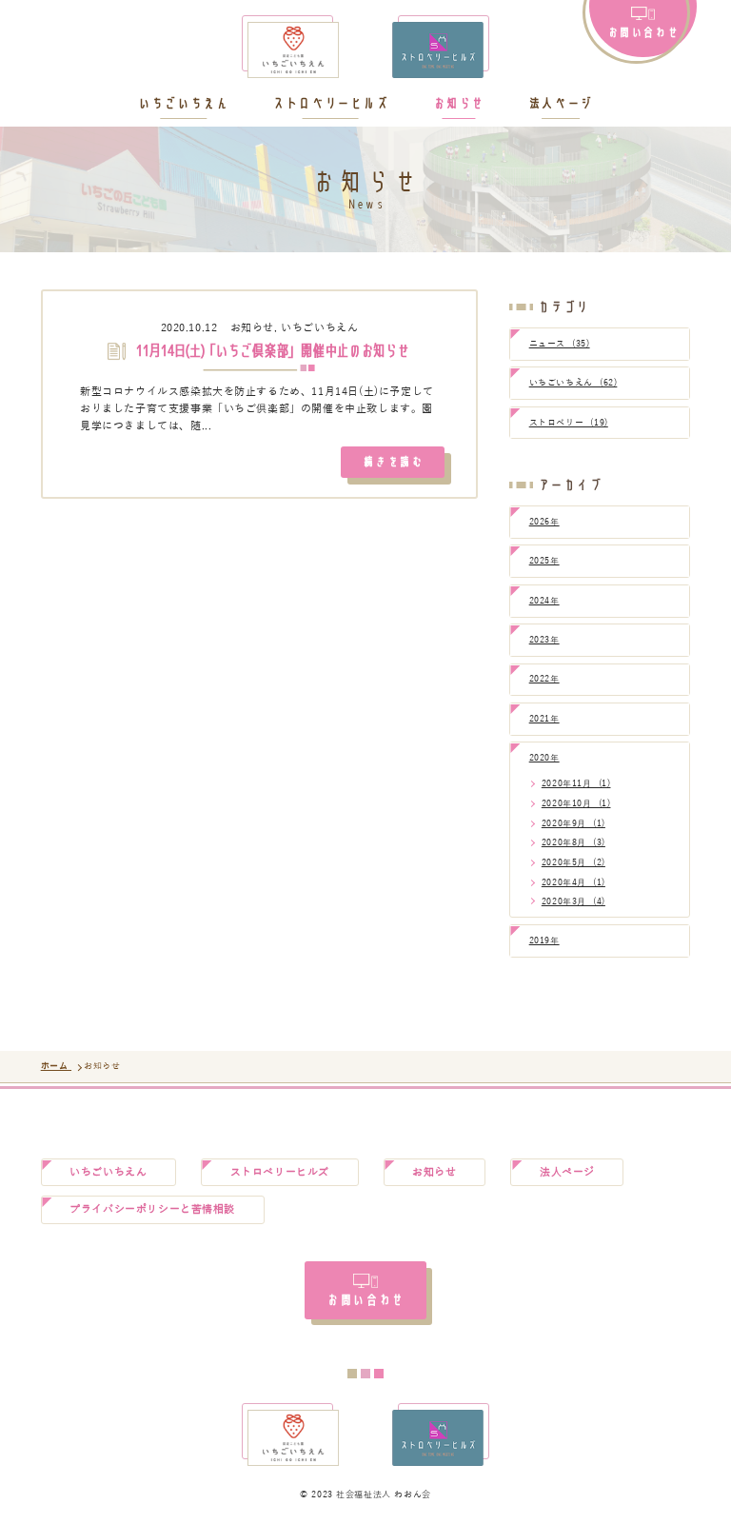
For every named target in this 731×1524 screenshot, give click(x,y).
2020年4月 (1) (573, 882)
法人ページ (560, 104)
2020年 (544, 757)
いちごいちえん (183, 104)
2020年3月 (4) (573, 901)
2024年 (544, 600)
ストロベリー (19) (568, 422)
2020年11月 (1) (576, 783)
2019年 (544, 940)
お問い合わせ (643, 31)
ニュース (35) (559, 343)
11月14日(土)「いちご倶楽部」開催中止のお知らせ (271, 351)
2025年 (544, 560)
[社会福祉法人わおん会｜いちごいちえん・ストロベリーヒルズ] (365, 50)
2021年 (544, 718)
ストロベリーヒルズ (330, 104)
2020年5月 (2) (573, 862)
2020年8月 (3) (573, 842)
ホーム (56, 1066)
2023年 (544, 639)
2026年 (544, 521)
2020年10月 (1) (576, 803)
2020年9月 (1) (573, 823)
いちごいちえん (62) (573, 382)
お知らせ (458, 104)
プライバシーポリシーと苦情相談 (152, 1209)
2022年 (544, 678)
